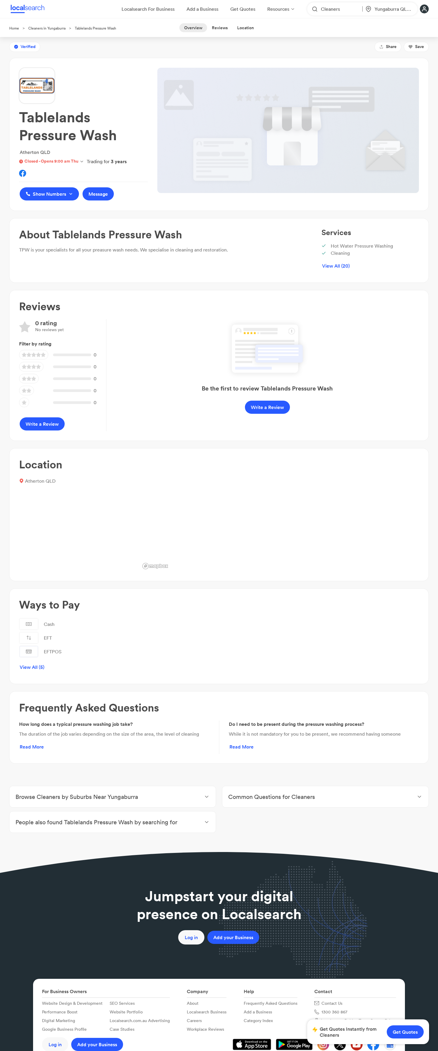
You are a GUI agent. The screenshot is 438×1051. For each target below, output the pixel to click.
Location (245, 27)
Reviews (220, 27)
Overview (193, 27)
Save (419, 46)
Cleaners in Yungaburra (47, 28)
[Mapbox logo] (155, 566)
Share (391, 46)
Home (14, 28)
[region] (279, 514)
